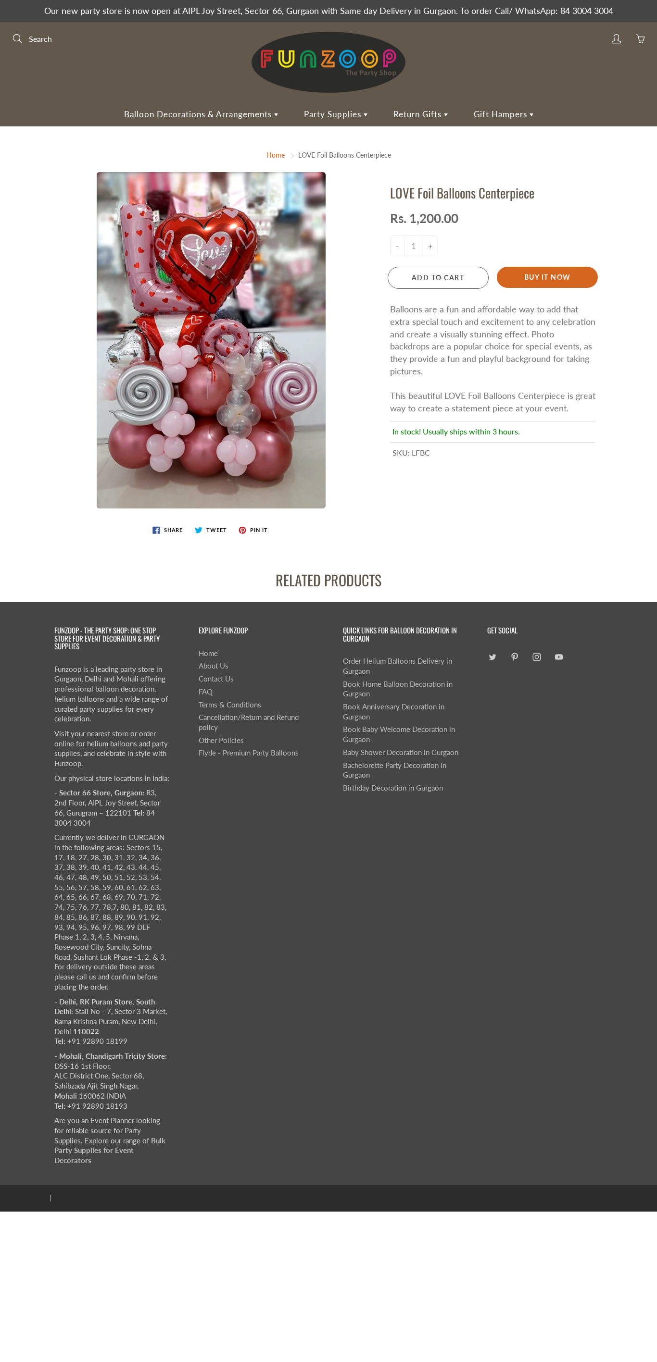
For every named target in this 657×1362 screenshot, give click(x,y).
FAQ (206, 692)
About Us (213, 666)
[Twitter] (492, 657)
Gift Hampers (502, 114)
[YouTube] (558, 657)
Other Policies (221, 740)
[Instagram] (536, 657)
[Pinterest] (514, 657)
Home (275, 155)
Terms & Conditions (230, 705)
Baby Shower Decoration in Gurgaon (400, 752)
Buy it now (547, 277)
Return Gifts (418, 114)
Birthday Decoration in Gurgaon (393, 788)
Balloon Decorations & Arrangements (199, 114)
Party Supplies (334, 114)
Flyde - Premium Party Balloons (249, 753)
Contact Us (216, 679)
